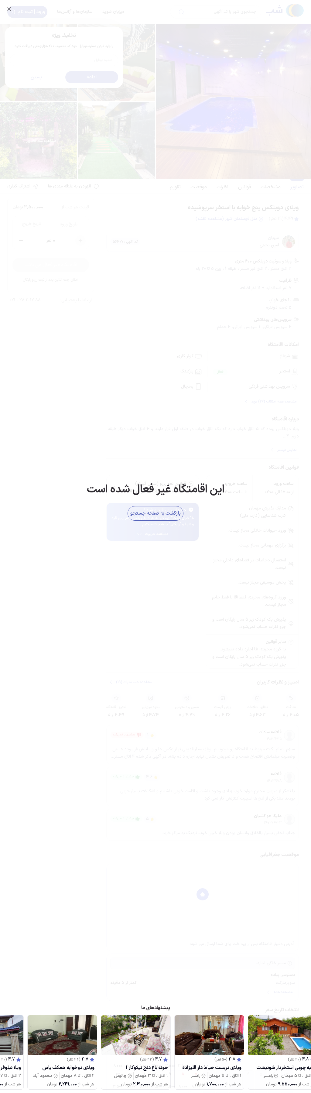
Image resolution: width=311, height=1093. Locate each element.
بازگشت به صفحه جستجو (155, 513)
